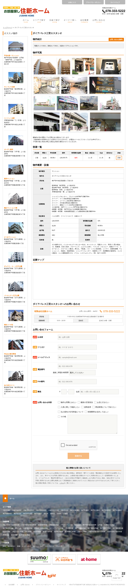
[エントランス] (109, 66)
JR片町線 (28, 531)
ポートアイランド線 (56, 528)
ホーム (26, 21)
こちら (62, 483)
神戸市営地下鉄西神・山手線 (92, 525)
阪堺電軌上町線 (70, 531)
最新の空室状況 (87, 402)
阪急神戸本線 (42, 525)
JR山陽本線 (69, 528)
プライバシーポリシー (43, 585)
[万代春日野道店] (88, 103)
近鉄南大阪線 (58, 531)
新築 (4, 546)
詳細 (119, 158)
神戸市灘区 (85, 510)
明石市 (46, 513)
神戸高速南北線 (80, 528)
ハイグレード (49, 546)
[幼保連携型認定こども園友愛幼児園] (105, 122)
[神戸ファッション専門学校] (46, 122)
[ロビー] (46, 85)
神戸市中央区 (27, 513)
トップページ (7, 27)
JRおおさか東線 (17, 531)
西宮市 (52, 513)
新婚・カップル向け (24, 546)
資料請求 (87, 407)
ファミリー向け (38, 546)
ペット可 (59, 546)
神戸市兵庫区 (95, 510)
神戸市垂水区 (7, 513)
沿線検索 (6, 521)
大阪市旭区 (6, 510)
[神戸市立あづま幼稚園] (75, 122)
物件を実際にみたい (68, 402)
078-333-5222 (115, 11)
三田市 (65, 513)
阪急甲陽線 (37, 531)
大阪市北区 (64, 510)
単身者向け (11, 546)
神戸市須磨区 (117, 510)
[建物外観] (44, 66)
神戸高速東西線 (8, 528)
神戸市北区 (17, 513)
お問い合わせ (98, 21)
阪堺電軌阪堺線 (24, 535)
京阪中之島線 (82, 531)
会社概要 (84, 21)
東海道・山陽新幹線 (41, 528)
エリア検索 (7, 507)
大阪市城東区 (16, 510)
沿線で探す (54, 21)
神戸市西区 (38, 513)
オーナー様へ (70, 21)
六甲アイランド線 (67, 525)
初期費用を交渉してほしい (98, 412)
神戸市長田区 (106, 510)
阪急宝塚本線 (47, 531)
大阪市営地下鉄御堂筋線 (11, 525)
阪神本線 (78, 525)
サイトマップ (61, 585)
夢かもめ (18, 528)
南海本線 (14, 535)
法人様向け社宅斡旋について (72, 412)
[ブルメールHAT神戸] (105, 85)
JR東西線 (6, 535)
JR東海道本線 (54, 525)
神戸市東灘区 (74, 510)
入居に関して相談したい (70, 407)
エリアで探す (39, 21)
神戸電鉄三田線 (105, 528)
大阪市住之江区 (53, 510)
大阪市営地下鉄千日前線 (96, 531)
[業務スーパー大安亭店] (110, 103)
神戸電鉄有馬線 (93, 528)
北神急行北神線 (109, 525)
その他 (63, 417)
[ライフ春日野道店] (44, 103)
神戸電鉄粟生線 (118, 528)
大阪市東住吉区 (41, 510)
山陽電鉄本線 (27, 528)
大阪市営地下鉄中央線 (114, 531)
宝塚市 (59, 513)
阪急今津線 (6, 531)
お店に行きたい (103, 402)
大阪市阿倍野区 (28, 510)
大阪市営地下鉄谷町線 (28, 525)
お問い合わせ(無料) (116, 39)
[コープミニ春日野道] (67, 103)
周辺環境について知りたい (105, 407)
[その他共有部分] (74, 85)
